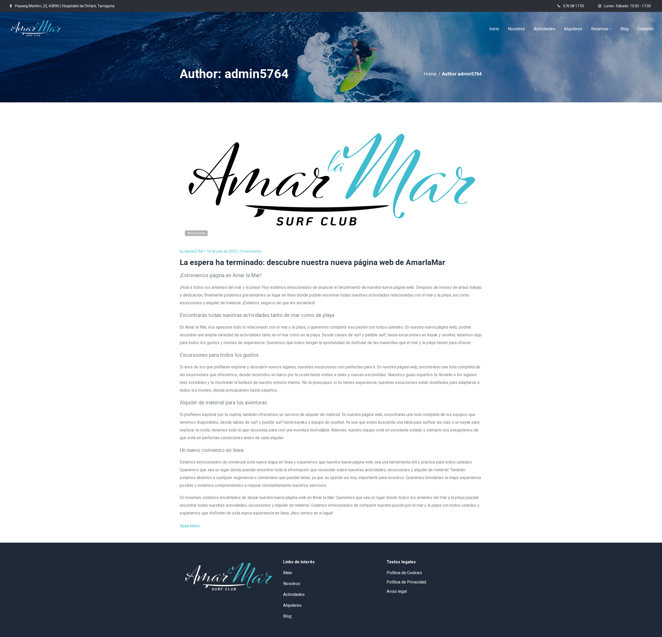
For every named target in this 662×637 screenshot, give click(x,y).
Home (430, 74)
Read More (190, 526)
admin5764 (193, 251)
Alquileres (292, 605)
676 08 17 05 (573, 6)
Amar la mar (196, 233)
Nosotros (291, 583)
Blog (287, 616)
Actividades (294, 594)
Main (287, 572)
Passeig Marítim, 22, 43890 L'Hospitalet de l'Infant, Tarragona (65, 6)
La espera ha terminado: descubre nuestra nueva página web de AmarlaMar (312, 262)
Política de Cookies (404, 572)
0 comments (250, 251)
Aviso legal (397, 591)
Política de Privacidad (406, 582)
